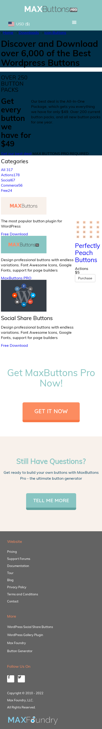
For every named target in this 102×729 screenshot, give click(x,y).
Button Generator (19, 651)
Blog (10, 580)
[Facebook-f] (10, 678)
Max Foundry (16, 643)
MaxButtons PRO (16, 278)
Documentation (18, 566)
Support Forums (18, 559)
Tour (10, 573)
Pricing (12, 551)
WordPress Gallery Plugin (25, 635)
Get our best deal (16, 153)
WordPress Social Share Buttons (30, 627)
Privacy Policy (16, 587)
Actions (10, 175)
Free (6, 190)
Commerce (12, 185)
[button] (74, 22)
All (7, 169)
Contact (13, 601)
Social (8, 180)
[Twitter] (21, 678)
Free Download (14, 234)
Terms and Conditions (22, 594)
